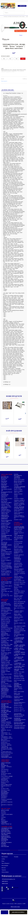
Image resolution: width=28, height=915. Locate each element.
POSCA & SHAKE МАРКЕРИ (18, 567)
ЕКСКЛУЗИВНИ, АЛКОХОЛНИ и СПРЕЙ (6, 757)
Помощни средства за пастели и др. (19, 555)
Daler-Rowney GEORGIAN (4, 482)
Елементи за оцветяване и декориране (6, 800)
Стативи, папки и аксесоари (18, 484)
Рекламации (5, 856)
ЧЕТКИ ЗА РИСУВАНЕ (6, 581)
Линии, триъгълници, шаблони (19, 593)
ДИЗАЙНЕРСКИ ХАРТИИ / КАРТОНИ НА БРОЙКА (6, 711)
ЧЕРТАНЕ (16, 589)
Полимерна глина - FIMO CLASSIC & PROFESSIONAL (7, 642)
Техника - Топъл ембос (19, 672)
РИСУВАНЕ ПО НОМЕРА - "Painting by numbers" (6, 766)
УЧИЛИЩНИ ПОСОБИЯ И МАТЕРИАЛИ (6, 829)
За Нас (3, 858)
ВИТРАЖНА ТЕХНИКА (6, 686)
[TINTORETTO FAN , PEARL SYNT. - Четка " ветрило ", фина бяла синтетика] (14, 32)
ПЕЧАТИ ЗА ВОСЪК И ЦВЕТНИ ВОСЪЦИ (19, 723)
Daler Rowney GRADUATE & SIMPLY (6, 502)
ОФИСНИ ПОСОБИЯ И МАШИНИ (6, 843)
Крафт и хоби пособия (19, 691)
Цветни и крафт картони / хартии (6, 728)
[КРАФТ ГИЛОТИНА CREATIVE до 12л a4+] (20, 405)
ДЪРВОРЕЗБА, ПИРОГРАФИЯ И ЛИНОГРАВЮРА (5, 689)
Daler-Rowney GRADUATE (4, 484)
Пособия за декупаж (5, 621)
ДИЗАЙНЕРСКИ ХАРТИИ (4, 704)
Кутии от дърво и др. (6, 660)
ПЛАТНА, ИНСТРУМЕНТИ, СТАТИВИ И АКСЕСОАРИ (18, 476)
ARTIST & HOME (5, 810)
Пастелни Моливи (18, 543)
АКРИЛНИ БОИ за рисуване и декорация (6, 510)
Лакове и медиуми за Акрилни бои (19, 513)
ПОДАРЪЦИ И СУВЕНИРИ (4, 822)
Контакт (4, 867)
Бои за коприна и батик (6, 551)
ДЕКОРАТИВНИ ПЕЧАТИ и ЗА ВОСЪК (19, 714)
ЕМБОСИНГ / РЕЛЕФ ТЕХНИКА (19, 670)
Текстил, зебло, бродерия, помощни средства (5, 671)
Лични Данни (5, 872)
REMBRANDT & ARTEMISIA (4, 487)
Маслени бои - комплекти (4, 479)
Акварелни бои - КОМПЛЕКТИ (5, 518)
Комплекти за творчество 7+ (6, 805)
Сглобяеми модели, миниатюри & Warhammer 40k (5, 779)
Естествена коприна (5, 557)
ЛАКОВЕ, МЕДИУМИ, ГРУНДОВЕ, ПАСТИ (19, 508)
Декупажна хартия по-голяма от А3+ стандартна (6, 614)
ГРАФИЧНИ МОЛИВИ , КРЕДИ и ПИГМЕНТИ (19, 527)
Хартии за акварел (18, 489)
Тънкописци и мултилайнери (17, 561)
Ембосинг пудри (17, 673)
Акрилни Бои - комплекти (4, 496)
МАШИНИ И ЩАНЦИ (19, 629)
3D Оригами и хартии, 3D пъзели (6, 774)
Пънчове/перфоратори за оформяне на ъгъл (19, 703)
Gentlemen (3, 817)
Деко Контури (4, 542)
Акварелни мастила (5, 529)
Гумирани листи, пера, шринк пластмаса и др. (6, 677)
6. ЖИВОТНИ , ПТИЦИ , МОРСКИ (19, 655)
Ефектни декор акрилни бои (6, 540)
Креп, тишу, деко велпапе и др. (18, 599)
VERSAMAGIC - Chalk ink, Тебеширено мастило (7, 737)
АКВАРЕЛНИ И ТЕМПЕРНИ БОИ (5, 516)
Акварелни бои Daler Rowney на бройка (6, 524)
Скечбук (16, 496)
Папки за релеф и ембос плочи (19, 681)
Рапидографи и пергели (19, 591)
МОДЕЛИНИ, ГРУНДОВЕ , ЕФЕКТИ (6, 544)
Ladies (2, 815)
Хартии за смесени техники (18, 494)
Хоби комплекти (4, 769)
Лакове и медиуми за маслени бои (19, 510)
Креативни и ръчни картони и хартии (18, 596)
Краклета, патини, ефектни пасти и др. (5, 619)
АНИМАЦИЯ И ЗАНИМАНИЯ (5, 760)
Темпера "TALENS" (5, 531)
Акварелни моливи (18, 541)
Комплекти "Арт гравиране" (4, 771)
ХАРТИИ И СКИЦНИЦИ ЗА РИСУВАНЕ (19, 487)
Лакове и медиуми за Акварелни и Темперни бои (19, 516)
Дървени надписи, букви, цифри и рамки (7, 665)
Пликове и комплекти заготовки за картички (6, 722)
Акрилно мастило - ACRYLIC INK (5, 513)
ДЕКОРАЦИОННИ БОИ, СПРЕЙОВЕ (6, 536)
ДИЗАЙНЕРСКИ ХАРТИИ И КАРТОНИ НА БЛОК (6, 707)
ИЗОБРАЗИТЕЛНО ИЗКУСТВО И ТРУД (5, 831)
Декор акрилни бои (5, 538)
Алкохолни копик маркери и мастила (18, 564)
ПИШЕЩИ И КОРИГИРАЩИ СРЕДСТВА (4, 840)
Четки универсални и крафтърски (6, 589)
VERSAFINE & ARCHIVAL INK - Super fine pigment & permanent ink (6, 748)
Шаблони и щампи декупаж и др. (5, 623)
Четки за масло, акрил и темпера (6, 586)
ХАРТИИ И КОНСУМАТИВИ (5, 846)
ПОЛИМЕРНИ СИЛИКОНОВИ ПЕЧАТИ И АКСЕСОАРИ (19, 719)
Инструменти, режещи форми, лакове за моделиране (6, 654)
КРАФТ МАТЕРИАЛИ (19, 603)
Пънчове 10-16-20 (18, 705)
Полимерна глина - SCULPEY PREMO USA (6, 648)
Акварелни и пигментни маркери (19, 574)
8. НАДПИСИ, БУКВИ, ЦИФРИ (19, 661)
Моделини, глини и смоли (5, 636)
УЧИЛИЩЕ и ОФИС (6, 826)
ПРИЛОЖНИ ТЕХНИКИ (4, 600)
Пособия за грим (5, 788)
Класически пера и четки (19, 582)
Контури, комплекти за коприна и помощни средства (6, 554)
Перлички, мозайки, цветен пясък (18, 617)
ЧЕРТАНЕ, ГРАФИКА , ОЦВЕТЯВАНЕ (6, 834)
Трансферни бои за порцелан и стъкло (5, 574)
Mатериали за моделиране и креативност (4, 796)
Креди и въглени (17, 531)
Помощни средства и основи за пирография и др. (6, 697)
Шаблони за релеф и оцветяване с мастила (19, 676)
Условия (16, 856)
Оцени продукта (4, 81)
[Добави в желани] (4, 912)
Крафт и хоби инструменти (17, 694)
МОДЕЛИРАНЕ (4, 633)
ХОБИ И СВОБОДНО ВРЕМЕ (6, 763)
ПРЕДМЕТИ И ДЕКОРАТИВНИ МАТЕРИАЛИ (4, 658)
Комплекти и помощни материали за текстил (6, 563)
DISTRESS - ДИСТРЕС (6, 745)
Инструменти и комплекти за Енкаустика (7, 627)
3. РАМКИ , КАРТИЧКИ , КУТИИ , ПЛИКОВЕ (19, 646)
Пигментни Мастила (5, 754)
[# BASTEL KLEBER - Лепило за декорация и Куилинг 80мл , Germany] (7, 445)
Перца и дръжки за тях (19, 580)
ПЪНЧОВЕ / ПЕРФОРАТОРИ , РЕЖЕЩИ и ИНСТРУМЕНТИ (18, 685)
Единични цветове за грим (6, 786)
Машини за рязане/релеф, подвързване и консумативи (20, 632)
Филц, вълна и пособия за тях (6, 675)
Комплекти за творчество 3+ (6, 802)
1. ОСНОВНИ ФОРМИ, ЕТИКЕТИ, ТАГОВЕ (19, 638)
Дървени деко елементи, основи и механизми (6, 668)
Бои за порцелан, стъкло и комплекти (6, 569)
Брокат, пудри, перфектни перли (18, 614)
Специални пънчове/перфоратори (18, 700)
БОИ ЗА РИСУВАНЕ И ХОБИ (6, 475)
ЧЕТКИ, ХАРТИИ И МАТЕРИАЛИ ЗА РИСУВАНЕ (14, 16)
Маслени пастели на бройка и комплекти (18, 547)
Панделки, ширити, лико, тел (20, 623)
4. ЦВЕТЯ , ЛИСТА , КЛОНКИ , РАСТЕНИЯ (19, 649)
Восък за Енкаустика (5, 629)
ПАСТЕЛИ (16, 544)
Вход (3, 861)
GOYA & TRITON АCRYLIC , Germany (5, 505)
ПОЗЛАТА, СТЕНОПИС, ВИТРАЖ (6, 682)
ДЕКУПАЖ (3, 602)
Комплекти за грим (5, 790)
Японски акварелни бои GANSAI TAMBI (6, 521)
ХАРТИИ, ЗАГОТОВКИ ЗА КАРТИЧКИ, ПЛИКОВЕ (6, 719)
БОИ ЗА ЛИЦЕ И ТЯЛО (6, 784)
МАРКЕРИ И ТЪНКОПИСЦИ (17, 558)
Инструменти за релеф (19, 678)
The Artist (3, 811)
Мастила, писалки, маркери (18, 587)
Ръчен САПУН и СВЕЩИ (6, 776)
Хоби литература (5, 679)
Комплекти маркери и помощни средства (19, 569)
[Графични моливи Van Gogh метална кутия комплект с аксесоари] (7, 405)
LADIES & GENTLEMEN (7, 814)
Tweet (20, 35)
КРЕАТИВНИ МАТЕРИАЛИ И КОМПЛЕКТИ (4, 793)
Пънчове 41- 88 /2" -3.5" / (19, 711)
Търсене (4, 869)
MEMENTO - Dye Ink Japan (6, 731)
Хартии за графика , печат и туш (18, 492)
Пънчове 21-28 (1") (18, 707)
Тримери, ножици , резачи (18, 689)
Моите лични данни (15, 906)
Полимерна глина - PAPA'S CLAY (5, 638)
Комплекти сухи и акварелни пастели (18, 550)
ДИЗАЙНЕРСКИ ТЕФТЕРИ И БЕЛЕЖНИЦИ (4, 715)
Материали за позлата (6, 685)
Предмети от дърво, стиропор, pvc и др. (5, 662)
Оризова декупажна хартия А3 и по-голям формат (6, 605)
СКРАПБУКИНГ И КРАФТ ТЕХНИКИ (6, 701)
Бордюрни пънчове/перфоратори (18, 697)
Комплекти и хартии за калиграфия (19, 584)
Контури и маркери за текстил (6, 561)
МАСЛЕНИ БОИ (4, 477)
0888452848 (5, 883)
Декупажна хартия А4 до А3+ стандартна (6, 611)
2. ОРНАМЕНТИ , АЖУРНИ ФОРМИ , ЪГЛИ (18, 642)
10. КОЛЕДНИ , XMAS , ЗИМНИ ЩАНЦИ (19, 667)
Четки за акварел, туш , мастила (6, 584)
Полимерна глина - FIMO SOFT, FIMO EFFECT (7, 645)
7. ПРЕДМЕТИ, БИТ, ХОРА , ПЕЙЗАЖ (19, 658)
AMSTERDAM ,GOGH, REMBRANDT (6, 507)
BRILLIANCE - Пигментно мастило (5, 740)
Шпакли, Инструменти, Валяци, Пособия (19, 482)
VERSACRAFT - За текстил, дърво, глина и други (6, 734)
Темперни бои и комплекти (4, 533)
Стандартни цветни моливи (18, 539)
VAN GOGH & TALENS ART (6, 490)
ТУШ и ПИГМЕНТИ (18, 535)
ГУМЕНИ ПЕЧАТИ (18, 716)
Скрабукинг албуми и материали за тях (19, 611)
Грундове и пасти (18, 519)
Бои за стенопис (4, 683)
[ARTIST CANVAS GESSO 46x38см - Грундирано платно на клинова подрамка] (20, 442)
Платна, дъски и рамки (19, 479)
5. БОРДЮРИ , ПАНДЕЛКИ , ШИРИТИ (19, 652)
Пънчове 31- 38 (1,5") (19, 709)
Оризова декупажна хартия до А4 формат (6, 608)
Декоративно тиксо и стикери (19, 620)
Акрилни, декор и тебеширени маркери (18, 577)
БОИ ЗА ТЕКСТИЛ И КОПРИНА (6, 550)
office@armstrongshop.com (8, 879)
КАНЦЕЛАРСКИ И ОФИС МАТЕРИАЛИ (6, 837)
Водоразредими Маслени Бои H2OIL (6, 492)
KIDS (2, 818)
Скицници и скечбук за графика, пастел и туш (19, 501)
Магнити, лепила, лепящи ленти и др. (18, 605)
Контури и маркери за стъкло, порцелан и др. (6, 571)
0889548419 (23, 5)
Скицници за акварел (19, 498)
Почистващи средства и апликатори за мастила (19, 728)
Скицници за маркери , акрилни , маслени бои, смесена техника (19, 504)
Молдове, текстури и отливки (5, 650)
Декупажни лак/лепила (6, 617)
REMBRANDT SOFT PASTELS (18, 552)
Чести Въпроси (5, 863)
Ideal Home (3, 812)
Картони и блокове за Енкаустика (6, 632)
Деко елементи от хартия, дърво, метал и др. (19, 627)
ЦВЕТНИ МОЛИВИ (18, 537)
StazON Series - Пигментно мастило (5, 743)
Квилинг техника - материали (5, 782)
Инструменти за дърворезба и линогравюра (4, 693)
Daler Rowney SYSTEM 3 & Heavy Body (6, 499)
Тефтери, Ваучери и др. (6, 823)
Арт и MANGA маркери (19, 571)
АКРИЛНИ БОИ (4, 494)
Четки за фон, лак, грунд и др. (6, 592)
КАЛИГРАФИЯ (17, 579)
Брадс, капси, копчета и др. (19, 608)
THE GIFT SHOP (5, 808)
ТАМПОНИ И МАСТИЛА (19, 725)
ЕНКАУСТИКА (4, 625)
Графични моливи (18, 529)
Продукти (3, 819)
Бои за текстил (4, 558)
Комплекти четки (5, 594)
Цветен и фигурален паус (19, 601)
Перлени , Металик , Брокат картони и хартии (6, 725)
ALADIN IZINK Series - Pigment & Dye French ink (7, 752)
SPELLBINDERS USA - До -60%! (19, 635)
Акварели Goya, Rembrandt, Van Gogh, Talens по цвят (6, 527)
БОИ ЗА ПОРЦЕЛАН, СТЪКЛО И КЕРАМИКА (6, 566)
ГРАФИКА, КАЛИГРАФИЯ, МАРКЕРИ (18, 524)
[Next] (25, 413)
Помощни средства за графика (19, 533)
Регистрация (5, 865)
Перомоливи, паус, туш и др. (7, 596)
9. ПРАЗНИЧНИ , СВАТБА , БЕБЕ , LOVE (19, 664)
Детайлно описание (8, 89)
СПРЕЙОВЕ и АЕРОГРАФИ (4, 547)
